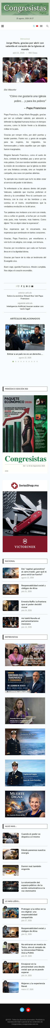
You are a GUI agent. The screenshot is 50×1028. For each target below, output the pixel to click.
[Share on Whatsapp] (29, 286)
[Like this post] (18, 286)
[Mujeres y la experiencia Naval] (11, 987)
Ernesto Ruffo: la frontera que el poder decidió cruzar (33, 604)
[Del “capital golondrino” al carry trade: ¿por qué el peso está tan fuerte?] (11, 573)
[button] (7, 344)
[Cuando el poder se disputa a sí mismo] (11, 838)
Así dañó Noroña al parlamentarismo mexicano (30, 621)
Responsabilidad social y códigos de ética (33, 587)
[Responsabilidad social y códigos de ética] (11, 589)
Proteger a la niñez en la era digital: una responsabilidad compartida (33, 913)
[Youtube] (37, 26)
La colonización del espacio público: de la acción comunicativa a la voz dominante (33, 886)
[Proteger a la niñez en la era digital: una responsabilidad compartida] (11, 913)
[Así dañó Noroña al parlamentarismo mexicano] (11, 622)
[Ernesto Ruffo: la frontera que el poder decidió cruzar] (11, 605)
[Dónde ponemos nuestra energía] (11, 854)
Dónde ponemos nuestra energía (33, 851)
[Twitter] (34, 26)
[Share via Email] (32, 286)
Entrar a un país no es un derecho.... (25, 354)
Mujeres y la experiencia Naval (33, 985)
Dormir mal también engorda (31, 867)
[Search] (47, 26)
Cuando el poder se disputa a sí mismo (30, 835)
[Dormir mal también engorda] (11, 870)
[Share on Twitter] (24, 286)
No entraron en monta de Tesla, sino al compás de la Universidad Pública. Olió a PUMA (33, 948)
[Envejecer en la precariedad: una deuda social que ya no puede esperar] (11, 968)
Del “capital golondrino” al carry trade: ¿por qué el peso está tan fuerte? (34, 572)
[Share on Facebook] (21, 286)
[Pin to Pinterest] (27, 286)
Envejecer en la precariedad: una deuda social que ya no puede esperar (33, 968)
